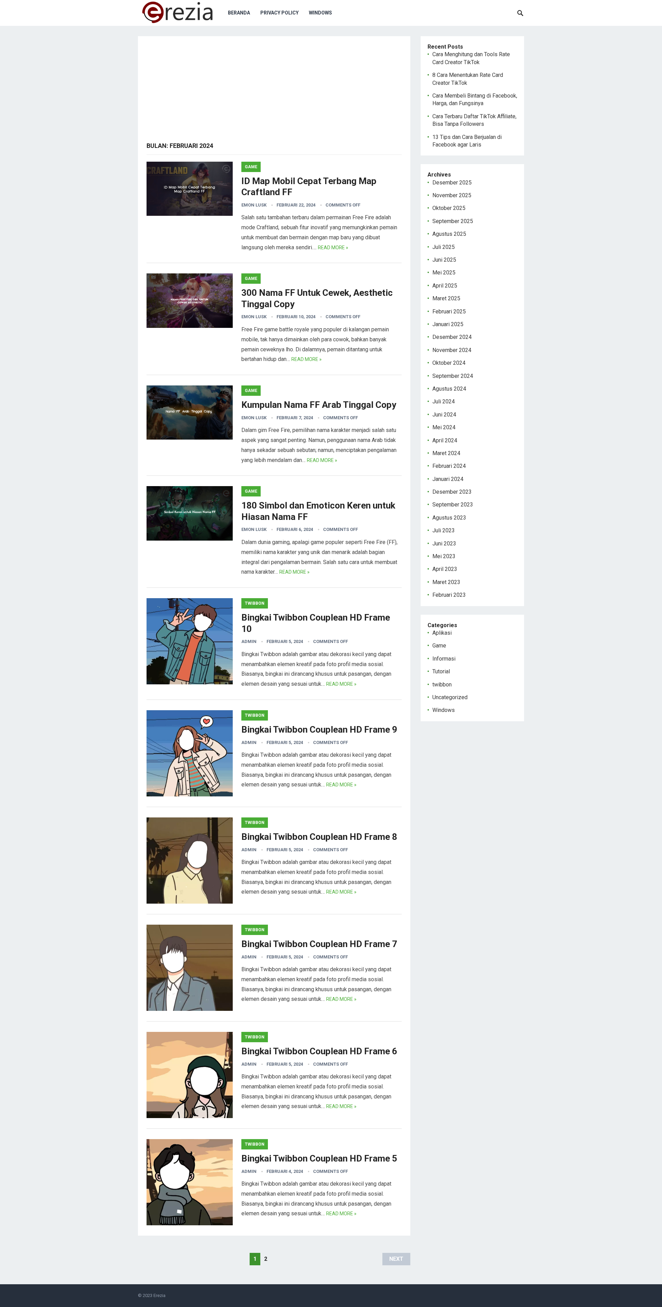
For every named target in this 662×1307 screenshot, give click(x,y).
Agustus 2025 (449, 234)
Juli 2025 (443, 247)
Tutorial (441, 671)
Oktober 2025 (448, 208)
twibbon (254, 603)
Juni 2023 (444, 543)
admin (249, 641)
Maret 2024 (446, 453)
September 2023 (452, 504)
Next (396, 1259)
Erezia (159, 1295)
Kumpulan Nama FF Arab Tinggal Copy (318, 405)
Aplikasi (442, 633)
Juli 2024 (443, 401)
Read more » (333, 247)
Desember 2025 (452, 182)
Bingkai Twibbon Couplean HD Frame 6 (319, 1051)
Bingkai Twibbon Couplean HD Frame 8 (319, 837)
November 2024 (451, 350)
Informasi (443, 658)
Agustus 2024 (449, 388)
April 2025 (444, 285)
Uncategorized (450, 697)
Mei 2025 (443, 272)
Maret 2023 (446, 582)
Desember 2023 (452, 492)
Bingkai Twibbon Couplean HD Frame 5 (319, 1158)
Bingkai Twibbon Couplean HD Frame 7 (319, 944)
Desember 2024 (452, 337)
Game (251, 166)
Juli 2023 (443, 530)
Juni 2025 (444, 260)
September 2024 (452, 376)
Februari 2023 (449, 595)
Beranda (239, 13)
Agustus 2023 (449, 517)
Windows (320, 13)
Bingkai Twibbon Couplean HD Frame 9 (319, 729)
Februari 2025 (449, 311)
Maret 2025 (446, 298)
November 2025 (451, 195)
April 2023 (444, 569)
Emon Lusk (254, 205)
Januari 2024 (447, 479)
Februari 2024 (449, 466)
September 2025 (452, 221)
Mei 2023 (443, 556)
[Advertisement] (274, 93)
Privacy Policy (279, 13)
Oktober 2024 (448, 363)
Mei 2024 (443, 427)
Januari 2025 (447, 324)
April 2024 (444, 440)
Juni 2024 (444, 414)
